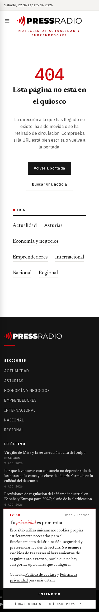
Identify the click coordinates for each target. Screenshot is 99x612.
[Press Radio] (49, 21)
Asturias (53, 225)
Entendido (49, 594)
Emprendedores (30, 257)
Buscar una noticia (49, 184)
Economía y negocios (36, 241)
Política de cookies (40, 575)
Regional (48, 273)
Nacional (22, 273)
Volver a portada (49, 168)
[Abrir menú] (8, 21)
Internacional (69, 257)
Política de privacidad (66, 604)
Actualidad (25, 225)
